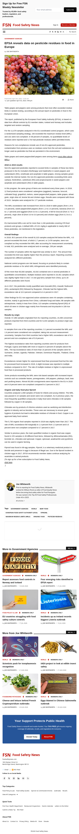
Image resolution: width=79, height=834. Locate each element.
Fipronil (44, 513)
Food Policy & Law (9, 613)
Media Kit (33, 821)
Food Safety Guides (22, 791)
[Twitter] (52, 32)
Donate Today (31, 737)
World (34, 509)
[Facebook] (50, 32)
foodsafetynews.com (9, 759)
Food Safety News (42, 831)
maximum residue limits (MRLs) (18, 517)
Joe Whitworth (12, 51)
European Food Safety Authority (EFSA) (22, 513)
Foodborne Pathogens (11, 697)
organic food (39, 517)
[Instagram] (55, 32)
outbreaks (57, 791)
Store (40, 821)
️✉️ (5, 770)
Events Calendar (47, 806)
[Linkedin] (58, 32)
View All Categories (9, 794)
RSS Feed (20, 810)
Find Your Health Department (12, 806)
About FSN (48, 737)
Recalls (65, 791)
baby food (44, 509)
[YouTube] (61, 32)
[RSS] (63, 32)
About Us (5, 821)
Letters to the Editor (62, 806)
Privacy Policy (24, 821)
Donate (46, 821)
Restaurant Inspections (32, 806)
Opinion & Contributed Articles (41, 791)
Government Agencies (13, 39)
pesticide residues (55, 517)
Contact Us (14, 821)
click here (8, 462)
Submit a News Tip (8, 810)
